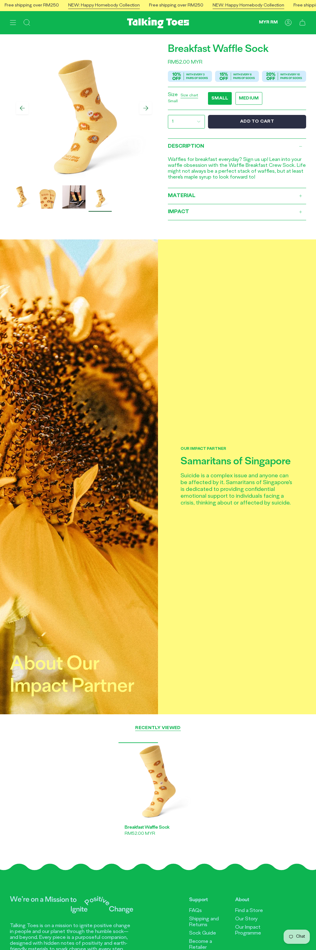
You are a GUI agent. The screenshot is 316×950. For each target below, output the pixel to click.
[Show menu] (13, 22)
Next (145, 108)
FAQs (195, 910)
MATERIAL (181, 195)
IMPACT (178, 211)
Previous (22, 108)
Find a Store (249, 910)
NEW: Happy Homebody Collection (89, 5)
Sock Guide (202, 933)
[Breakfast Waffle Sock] (158, 781)
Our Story (246, 919)
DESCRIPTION (186, 146)
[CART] (302, 22)
